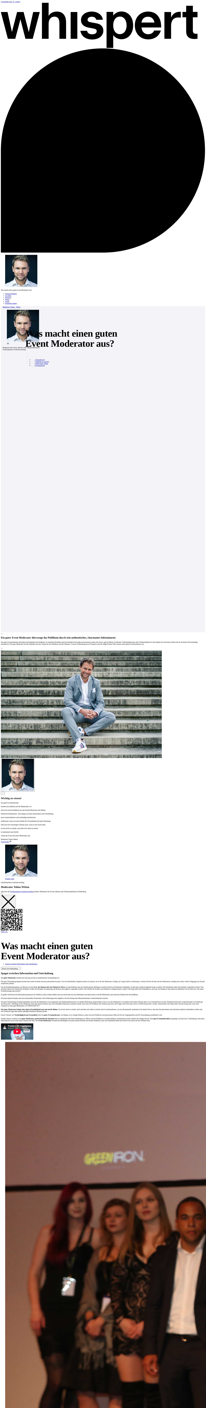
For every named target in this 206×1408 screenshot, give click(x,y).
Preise (7, 299)
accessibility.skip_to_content (10, 2)
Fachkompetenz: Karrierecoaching (22, 891)
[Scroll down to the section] (3, 793)
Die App (8, 298)
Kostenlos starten (11, 303)
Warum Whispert (11, 294)
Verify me (4, 932)
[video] (2, 648)
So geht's (8, 296)
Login (7, 301)
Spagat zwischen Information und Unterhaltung (21, 964)
